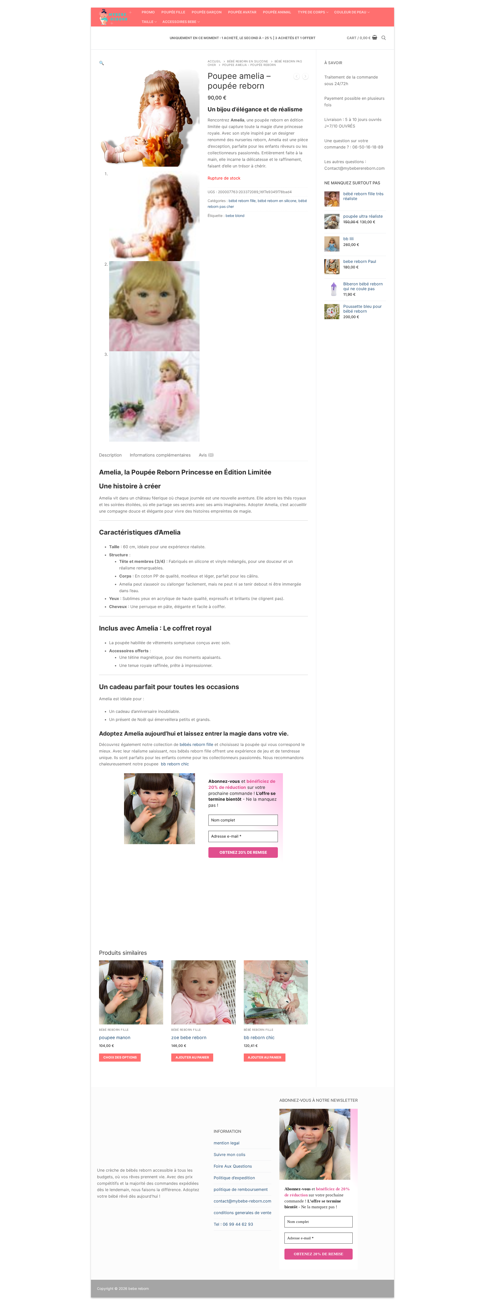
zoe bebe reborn (188, 1037)
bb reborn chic (175, 763)
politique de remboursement (241, 1189)
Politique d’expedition (234, 1177)
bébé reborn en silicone (247, 61)
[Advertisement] (203, 905)
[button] (101, 62)
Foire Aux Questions (233, 1166)
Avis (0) (206, 455)
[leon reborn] (297, 77)
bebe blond (235, 215)
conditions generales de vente (242, 1212)
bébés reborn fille (196, 744)
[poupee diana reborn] (305, 77)
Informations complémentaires (160, 455)
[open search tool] (383, 38)
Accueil (214, 61)
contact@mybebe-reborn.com (242, 1200)
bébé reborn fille (242, 200)
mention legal (226, 1142)
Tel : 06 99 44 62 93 (233, 1224)
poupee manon (114, 1037)
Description (110, 455)
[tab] (110, 455)
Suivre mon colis (229, 1154)
